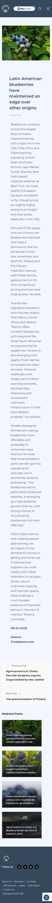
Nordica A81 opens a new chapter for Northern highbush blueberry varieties (21, 769)
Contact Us (9, 889)
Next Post (11, 693)
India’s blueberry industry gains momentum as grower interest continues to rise (20, 738)
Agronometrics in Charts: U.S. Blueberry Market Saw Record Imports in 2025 (21, 830)
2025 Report (34, 885)
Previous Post (19, 665)
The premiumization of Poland (25, 699)
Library (22, 885)
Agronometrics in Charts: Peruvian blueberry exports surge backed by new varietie (25, 675)
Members (18, 881)
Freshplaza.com (22, 641)
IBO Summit (10, 885)
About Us (6, 881)
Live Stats (31, 881)
